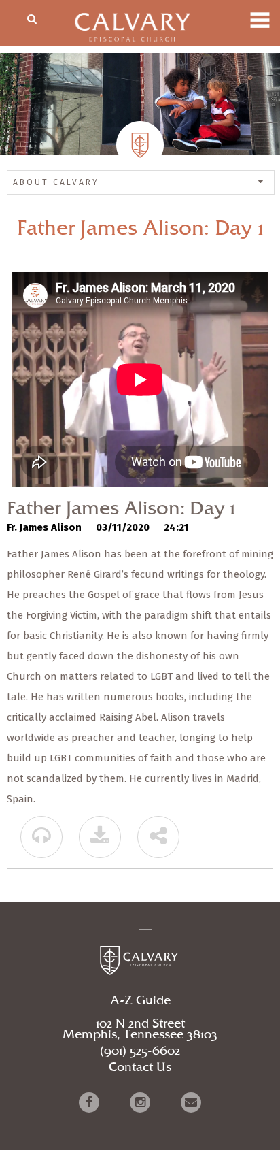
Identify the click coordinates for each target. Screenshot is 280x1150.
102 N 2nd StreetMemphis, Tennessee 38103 (140, 1029)
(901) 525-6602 (140, 1051)
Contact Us (140, 1067)
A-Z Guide (140, 1001)
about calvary (56, 182)
